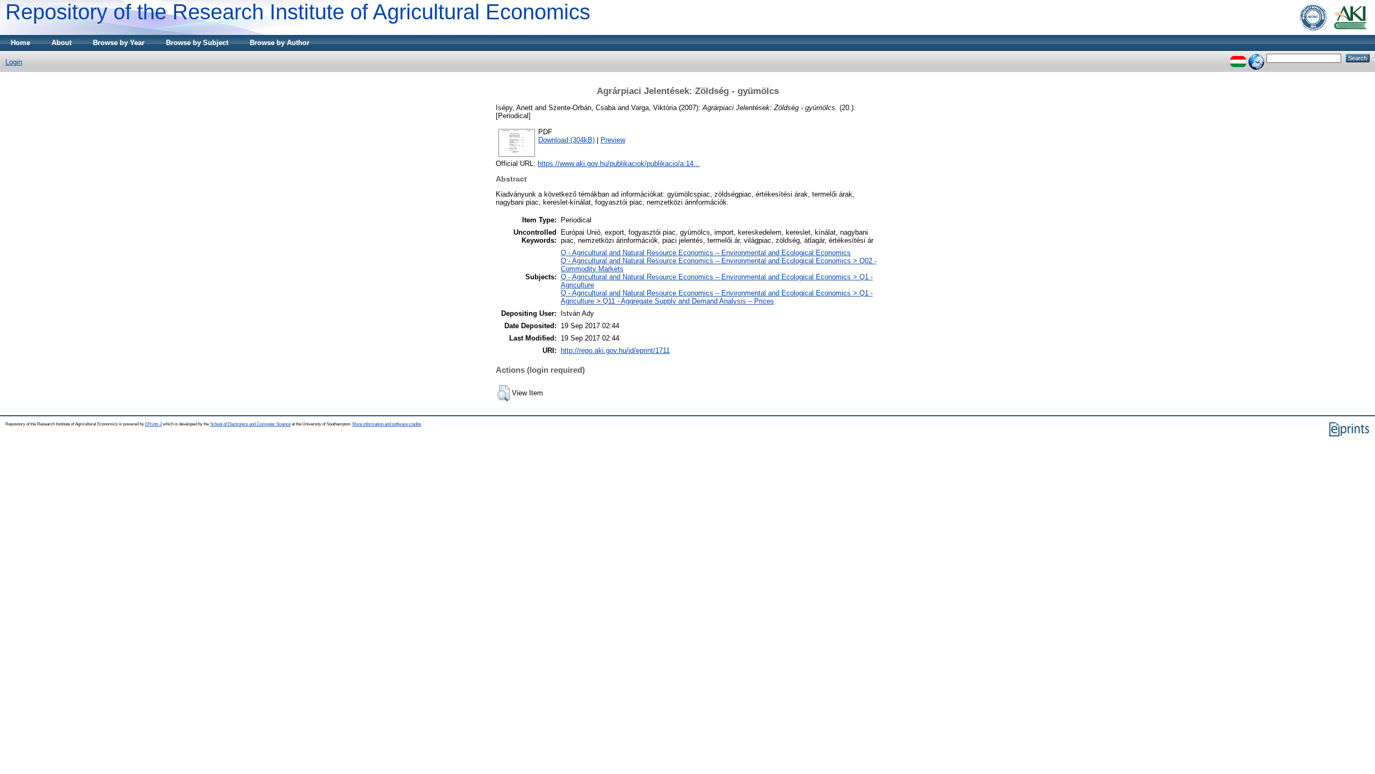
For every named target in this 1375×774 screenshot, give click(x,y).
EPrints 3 (153, 424)
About (61, 43)
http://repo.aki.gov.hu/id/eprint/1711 (615, 350)
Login (13, 62)
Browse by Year (118, 43)
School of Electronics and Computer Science (250, 424)
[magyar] (1238, 58)
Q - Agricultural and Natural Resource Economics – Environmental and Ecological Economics (706, 253)
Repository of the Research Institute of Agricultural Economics (297, 12)
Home (20, 43)
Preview (612, 140)
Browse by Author (279, 43)
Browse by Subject (197, 43)
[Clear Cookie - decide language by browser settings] (1256, 58)
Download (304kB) (566, 140)
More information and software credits (386, 424)
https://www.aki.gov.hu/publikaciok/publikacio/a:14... (619, 164)
